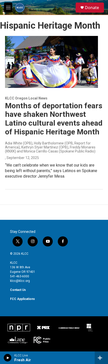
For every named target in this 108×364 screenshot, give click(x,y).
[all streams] (101, 357)
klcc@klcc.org (20, 281)
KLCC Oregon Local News (26, 98)
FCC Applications (22, 299)
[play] (8, 357)
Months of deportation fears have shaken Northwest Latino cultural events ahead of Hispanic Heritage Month (53, 118)
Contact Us (18, 290)
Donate (92, 7)
